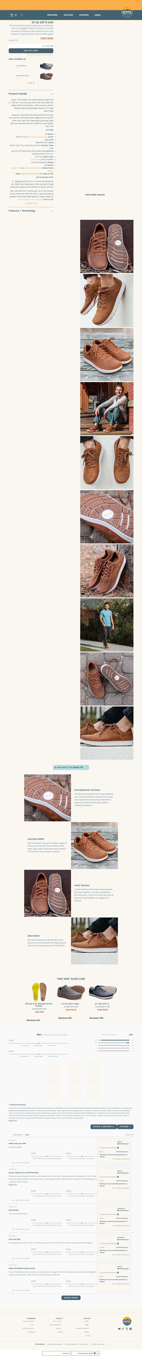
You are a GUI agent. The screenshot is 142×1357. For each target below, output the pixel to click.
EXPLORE (68, 15)
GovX (32, 1325)
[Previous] (34, 83)
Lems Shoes (101, 1344)
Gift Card (60, 1332)
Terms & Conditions (71, 1344)
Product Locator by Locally (39, 54)
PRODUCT (59, 1318)
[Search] (22, 15)
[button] (114, 1040)
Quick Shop (101, 998)
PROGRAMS (31, 1318)
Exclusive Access (28, 1321)
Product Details (18, 93)
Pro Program (31, 1332)
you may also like (71, 978)
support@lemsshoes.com (30, 199)
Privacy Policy (84, 1344)
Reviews (58, 1328)
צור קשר (86, 1332)
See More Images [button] (95, 195)
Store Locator (24, 2)
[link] (103, 992)
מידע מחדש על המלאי (55, 1325)
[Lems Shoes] (127, 1321)
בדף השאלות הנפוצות (30, 174)
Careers (88, 1335)
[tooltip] (9, 1105)
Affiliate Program (28, 1328)
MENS (98, 15)
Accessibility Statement (55, 1344)
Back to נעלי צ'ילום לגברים (69, 767)
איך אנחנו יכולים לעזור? (82, 1328)
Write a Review (101, 1127)
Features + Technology (22, 210)
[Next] (28, 83)
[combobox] (86, 1353)
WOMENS (84, 15)
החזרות (87, 1321)
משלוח (87, 1325)
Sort (27, 1135)
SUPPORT (86, 1318)
